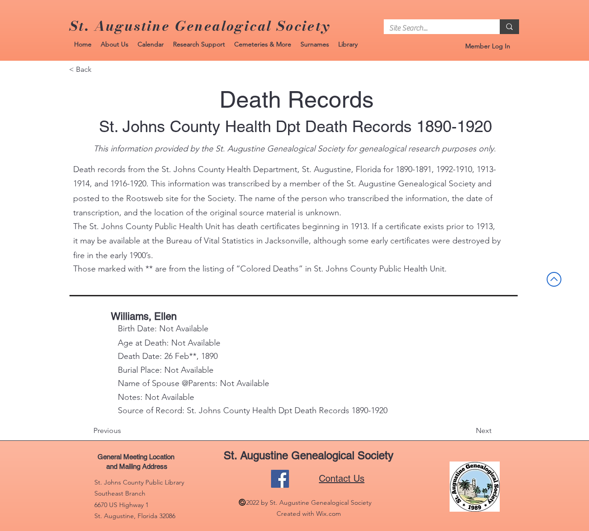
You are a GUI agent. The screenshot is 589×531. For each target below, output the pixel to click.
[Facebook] (280, 479)
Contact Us (341, 478)
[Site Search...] (509, 26)
